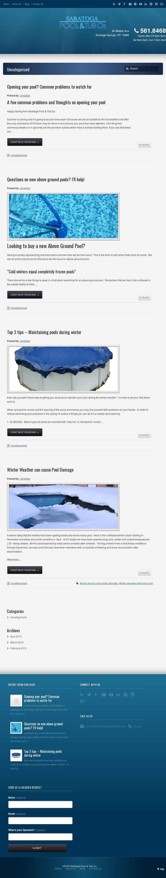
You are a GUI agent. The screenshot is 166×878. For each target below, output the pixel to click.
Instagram (155, 4)
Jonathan (25, 95)
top (162, 869)
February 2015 (18, 648)
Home (6, 4)
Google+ (160, 4)
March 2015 (16, 642)
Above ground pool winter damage (99, 583)
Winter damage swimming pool (136, 583)
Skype (137, 726)
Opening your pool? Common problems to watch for (49, 86)
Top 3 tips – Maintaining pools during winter (44, 332)
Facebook (123, 4)
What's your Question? (26, 830)
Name (17, 797)
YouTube (139, 4)
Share (144, 145)
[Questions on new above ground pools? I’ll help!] (63, 216)
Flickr (134, 4)
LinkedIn (118, 695)
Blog (27, 4)
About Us (17, 4)
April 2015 (16, 636)
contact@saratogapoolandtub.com (105, 726)
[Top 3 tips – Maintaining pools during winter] (63, 369)
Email (129, 4)
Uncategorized (19, 155)
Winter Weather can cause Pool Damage (40, 469)
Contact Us (38, 4)
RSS (113, 4)
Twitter (118, 4)
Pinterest (150, 4)
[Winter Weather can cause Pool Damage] (63, 507)
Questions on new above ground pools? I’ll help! (46, 179)
